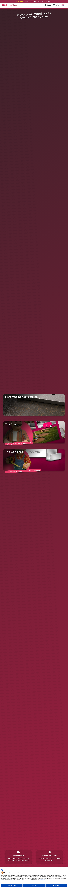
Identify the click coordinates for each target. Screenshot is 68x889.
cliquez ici (42, 879)
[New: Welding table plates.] (34, 405)
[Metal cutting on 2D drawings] (10, 5)
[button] (63, 5)
